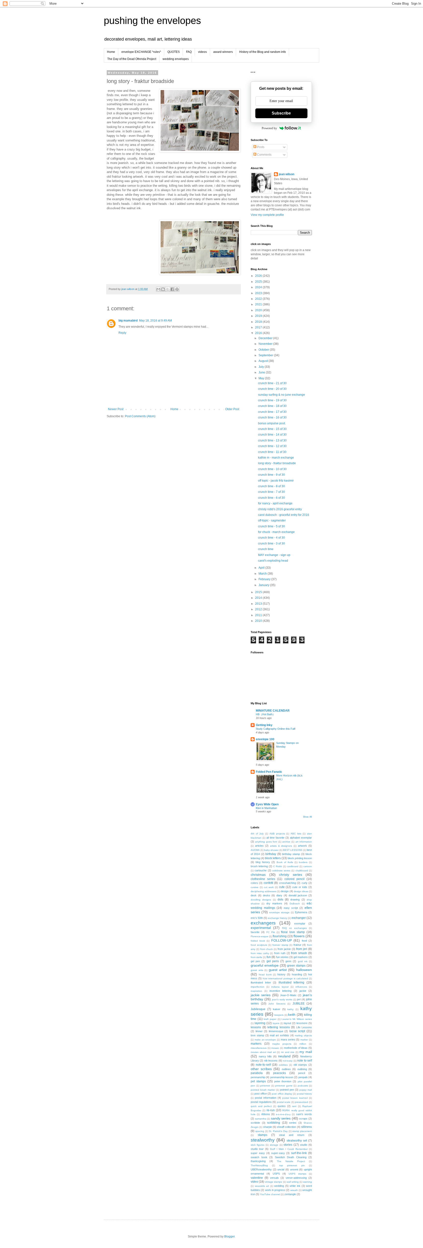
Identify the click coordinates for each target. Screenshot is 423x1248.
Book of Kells (285, 862)
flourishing (280, 936)
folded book (258, 940)
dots (280, 899)
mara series (288, 1039)
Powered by (269, 128)
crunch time (265, 549)
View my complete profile (267, 215)
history (281, 974)
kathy (290, 1009)
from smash (299, 953)
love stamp (257, 1035)
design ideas (301, 891)
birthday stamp (291, 854)
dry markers (274, 903)
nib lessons (271, 1060)
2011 (259, 615)
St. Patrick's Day (278, 1131)
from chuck (266, 949)
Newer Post (115, 409)
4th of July (257, 833)
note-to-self (263, 1064)
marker (304, 1039)
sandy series (281, 1118)
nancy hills (265, 1056)
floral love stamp (293, 932)
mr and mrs (287, 1052)
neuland (284, 1056)
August (263, 361)
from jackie (284, 949)
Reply (122, 333)
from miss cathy (260, 953)
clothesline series (263, 879)
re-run (271, 1110)
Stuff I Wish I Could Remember (288, 1149)
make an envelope (265, 1039)
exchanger (299, 918)
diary (279, 895)
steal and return (291, 1134)
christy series (290, 875)
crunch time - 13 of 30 (272, 440)
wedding (279, 1185)
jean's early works (282, 999)
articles (259, 845)
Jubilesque (258, 1009)
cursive (254, 887)
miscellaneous (259, 1048)
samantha (260, 1118)
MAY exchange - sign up (274, 555)
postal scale (284, 1102)
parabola (257, 1073)
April (261, 567)
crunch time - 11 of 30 (272, 452)
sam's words (304, 1114)
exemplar (299, 923)
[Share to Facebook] (172, 289)
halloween (304, 970)
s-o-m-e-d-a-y (283, 1114)
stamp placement (302, 1131)
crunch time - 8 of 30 (271, 486)
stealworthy (263, 1140)
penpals (303, 1077)
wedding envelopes (176, 59)
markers (256, 1043)
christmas (258, 875)
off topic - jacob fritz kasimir (276, 480)
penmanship (258, 1077)
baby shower (271, 850)
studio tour (257, 1148)
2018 (259, 322)
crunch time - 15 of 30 (272, 429)
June (262, 372)
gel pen (255, 961)
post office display (282, 1093)
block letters (273, 858)
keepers (278, 1015)
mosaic (275, 1048)
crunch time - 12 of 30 (272, 446)
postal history (304, 1093)
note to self (304, 1060)
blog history (263, 862)
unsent (294, 1169)
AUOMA (255, 850)
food (304, 940)
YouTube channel (270, 1194)
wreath (294, 1190)
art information (303, 841)
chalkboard (301, 870)
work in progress (275, 1190)
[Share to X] (167, 289)
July (261, 367)
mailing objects (303, 1035)
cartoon (307, 866)
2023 (259, 293)
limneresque (276, 1031)
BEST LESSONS (292, 850)
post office (260, 1093)
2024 (259, 287)
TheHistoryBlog (259, 1165)
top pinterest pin (292, 1165)
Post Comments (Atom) (140, 416)
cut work (269, 887)
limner (259, 1031)
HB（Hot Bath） (265, 714)
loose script (297, 1031)
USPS (276, 1173)
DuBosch (295, 903)
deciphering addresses (263, 891)
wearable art (262, 1186)
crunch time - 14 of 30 (272, 434)
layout (287, 1023)
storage (274, 1145)
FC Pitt (270, 932)
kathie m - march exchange (276, 457)
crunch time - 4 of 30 (271, 537)
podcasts (303, 1085)
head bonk (265, 974)
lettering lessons (278, 1027)
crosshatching (287, 882)
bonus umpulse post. (272, 423)
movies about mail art (263, 1052)
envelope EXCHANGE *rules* (141, 52)
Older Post (232, 409)
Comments (263, 154)
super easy (258, 1153)
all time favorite (275, 837)
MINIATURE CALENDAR (273, 710)
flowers (299, 936)
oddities (283, 1064)
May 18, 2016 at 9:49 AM (155, 320)
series (292, 1122)
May (261, 378)
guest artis (257, 970)
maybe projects (281, 1043)
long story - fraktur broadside (277, 463)
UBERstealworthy (261, 1169)
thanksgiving (258, 1161)
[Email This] (158, 289)
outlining (302, 1069)
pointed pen (287, 1089)
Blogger (229, 1236)
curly (304, 882)
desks (266, 895)
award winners (223, 52)
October (264, 349)
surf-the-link (299, 1153)
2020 (259, 310)
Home (111, 52)
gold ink (302, 961)
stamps (262, 1135)
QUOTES (173, 52)
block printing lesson (300, 858)
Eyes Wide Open (267, 804)
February (264, 579)
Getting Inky (264, 725)
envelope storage (279, 912)
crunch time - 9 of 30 (271, 474)
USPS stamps (297, 1173)
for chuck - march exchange (276, 532)
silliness (306, 1127)
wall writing (293, 1181)
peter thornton (283, 1081)
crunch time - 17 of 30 (272, 412)
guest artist (278, 970)
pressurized (301, 1102)
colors (254, 882)
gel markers (301, 957)
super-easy (278, 1153)
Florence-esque (259, 936)
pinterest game (284, 1085)
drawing (295, 899)
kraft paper (270, 1019)
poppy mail (305, 1089)
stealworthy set (297, 1140)
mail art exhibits (279, 1035)
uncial (280, 1169)
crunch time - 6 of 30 (271, 497)
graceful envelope (265, 965)
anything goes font (266, 841)
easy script (291, 907)
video (254, 1181)
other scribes (261, 1069)
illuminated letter (261, 982)
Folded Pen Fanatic (269, 772)
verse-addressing (296, 1177)
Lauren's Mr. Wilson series (297, 1019)
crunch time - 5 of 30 (271, 526)
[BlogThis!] (163, 289)
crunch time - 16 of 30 (272, 417)
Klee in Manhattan (266, 808)
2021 (259, 304)
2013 (259, 603)
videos (202, 52)
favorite (255, 932)
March (263, 573)
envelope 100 (265, 739)
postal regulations (261, 1101)
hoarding (297, 974)
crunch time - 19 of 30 (272, 400)
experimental (261, 928)
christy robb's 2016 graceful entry (280, 509)
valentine (257, 1177)
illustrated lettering (292, 982)
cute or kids (299, 887)
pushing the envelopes (152, 20)
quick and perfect (261, 1106)
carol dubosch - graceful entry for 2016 (283, 515)
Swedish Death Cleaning (290, 1157)
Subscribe (281, 113)
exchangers (263, 922)
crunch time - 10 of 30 (272, 469)
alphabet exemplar (301, 837)
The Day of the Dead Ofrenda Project (131, 59)
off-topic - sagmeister (272, 520)
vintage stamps (273, 1181)
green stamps (296, 965)
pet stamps (258, 1081)
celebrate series (281, 870)
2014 (259, 598)
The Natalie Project (291, 1161)
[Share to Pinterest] (177, 289)
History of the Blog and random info (262, 52)
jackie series (260, 995)
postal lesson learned (295, 1098)
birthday (270, 854)
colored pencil (294, 879)
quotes (282, 1106)
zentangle (290, 1194)
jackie (302, 990)
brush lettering (259, 866)
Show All (307, 817)
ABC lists (296, 833)
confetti (268, 883)
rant (294, 1106)
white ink (295, 1185)
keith (291, 1015)
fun (269, 957)
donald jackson (298, 895)
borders (303, 862)
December (265, 338)
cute (282, 887)
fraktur (297, 944)
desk (254, 895)
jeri (299, 999)
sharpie (267, 1126)
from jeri (301, 949)
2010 (259, 621)
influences (301, 986)
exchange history (277, 918)
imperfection (257, 986)
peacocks (279, 1073)
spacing (259, 1131)
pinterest (265, 1085)
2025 (259, 281)
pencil (301, 1073)
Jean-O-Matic (288, 995)
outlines (286, 1069)
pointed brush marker (263, 1089)
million (302, 1043)
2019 (259, 316)
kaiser (276, 1009)
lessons (256, 1027)
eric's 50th (257, 917)
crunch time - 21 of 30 (272, 383)
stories (287, 1144)
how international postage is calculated (285, 978)
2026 (259, 275)
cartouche (261, 870)
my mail (305, 1052)
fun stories (282, 957)
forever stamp (280, 945)
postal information (265, 1097)
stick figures (257, 1145)
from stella (256, 957)
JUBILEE (299, 1003)
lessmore (301, 1023)
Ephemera (301, 912)
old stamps (300, 1064)
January (264, 585)
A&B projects (277, 833)
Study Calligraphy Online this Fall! (275, 728)
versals (274, 1177)
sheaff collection (286, 1126)
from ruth (279, 953)
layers (276, 1023)
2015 (259, 592)
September (266, 355)
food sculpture (259, 945)
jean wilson (286, 174)
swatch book (259, 1157)
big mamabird (128, 320)
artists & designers (281, 845)
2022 (259, 298)
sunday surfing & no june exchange (281, 394)
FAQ (189, 52)
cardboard (292, 866)
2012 (259, 609)
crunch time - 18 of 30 (272, 406)
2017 (259, 327)
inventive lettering (281, 990)
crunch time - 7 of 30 (271, 492)
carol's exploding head (273, 560)
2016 (259, 333)
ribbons (265, 1114)
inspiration (256, 991)
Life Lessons (304, 1027)
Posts (260, 147)
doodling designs (261, 899)
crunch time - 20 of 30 (272, 389)
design (285, 891)
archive (286, 841)
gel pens (273, 961)
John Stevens (276, 1003)
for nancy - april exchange (275, 503)
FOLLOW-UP (281, 940)
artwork (302, 845)
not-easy (288, 1060)
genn (288, 961)
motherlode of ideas (295, 1047)
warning (307, 1181)
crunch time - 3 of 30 (271, 543)
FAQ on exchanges (294, 928)
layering (260, 1023)
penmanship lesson (281, 1077)
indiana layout (279, 986)
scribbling (273, 1122)
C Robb (277, 866)
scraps (303, 1118)
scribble (255, 1122)
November (265, 344)
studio (303, 1144)
